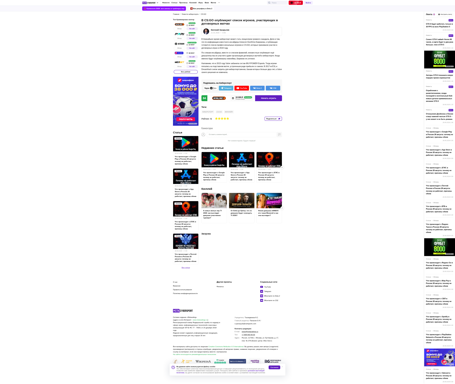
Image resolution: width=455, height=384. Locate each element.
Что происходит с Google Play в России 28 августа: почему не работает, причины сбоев (214, 176)
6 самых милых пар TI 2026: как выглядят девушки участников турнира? (212, 214)
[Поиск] (269, 3)
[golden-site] (186, 361)
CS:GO (219, 112)
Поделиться (271, 119)
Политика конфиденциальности (185, 293)
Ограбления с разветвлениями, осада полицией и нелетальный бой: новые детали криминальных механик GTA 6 (439, 95)
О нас (175, 282)
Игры (200, 3)
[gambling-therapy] (254, 361)
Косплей (193, 3)
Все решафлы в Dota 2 (202, 8)
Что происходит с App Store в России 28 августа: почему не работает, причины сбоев (241, 176)
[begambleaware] (237, 361)
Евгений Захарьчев (220, 30)
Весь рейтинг (185, 72)
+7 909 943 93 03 (248, 335)
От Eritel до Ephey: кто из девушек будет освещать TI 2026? (241, 213)
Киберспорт (207, 112)
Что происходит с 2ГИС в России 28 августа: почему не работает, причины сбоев (269, 176)
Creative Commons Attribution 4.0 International (225, 346)
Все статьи (186, 267)
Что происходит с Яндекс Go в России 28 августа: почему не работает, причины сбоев (439, 265)
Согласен (274, 367)
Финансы (220, 286)
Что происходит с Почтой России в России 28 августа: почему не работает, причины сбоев (185, 257)
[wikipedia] (203, 361)
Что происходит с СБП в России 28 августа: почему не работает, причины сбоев (438, 301)
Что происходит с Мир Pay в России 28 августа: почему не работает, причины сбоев (438, 283)
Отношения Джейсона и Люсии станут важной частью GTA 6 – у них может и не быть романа (439, 116)
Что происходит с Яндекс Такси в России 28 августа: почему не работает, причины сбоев (439, 228)
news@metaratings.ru (250, 332)
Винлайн (229, 112)
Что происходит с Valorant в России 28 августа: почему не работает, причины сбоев (438, 375)
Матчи (213, 3)
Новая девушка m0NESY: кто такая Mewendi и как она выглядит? (268, 213)
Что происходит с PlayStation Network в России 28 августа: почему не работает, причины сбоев (439, 338)
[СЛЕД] (282, 167)
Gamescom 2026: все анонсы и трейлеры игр (165, 8)
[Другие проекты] (150, 3)
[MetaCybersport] (183, 310)
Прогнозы (183, 3)
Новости (166, 3)
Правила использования (182, 290)
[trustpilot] (220, 361)
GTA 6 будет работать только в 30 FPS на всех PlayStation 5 (439, 25)
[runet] (175, 361)
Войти (308, 3)
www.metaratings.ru (200, 320)
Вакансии (176, 286)
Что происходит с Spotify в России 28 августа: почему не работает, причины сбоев (438, 319)
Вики (207, 3)
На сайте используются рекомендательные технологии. (194, 354)
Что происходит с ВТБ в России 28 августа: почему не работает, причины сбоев (438, 209)
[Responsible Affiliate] (273, 361)
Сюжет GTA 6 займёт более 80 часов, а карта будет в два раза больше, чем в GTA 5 (439, 42)
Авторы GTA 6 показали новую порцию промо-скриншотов (439, 76)
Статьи (174, 3)
